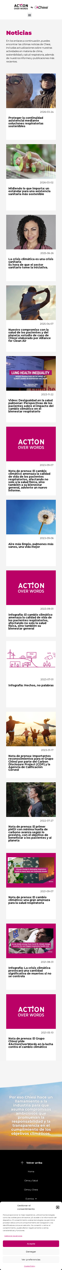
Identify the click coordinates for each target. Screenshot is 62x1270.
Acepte (31, 1243)
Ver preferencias (31, 1259)
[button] (57, 1207)
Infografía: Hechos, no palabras (31, 685)
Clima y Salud (31, 1180)
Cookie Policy (29, 1266)
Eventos (30, 1198)
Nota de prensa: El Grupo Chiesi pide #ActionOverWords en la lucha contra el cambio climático (30, 1043)
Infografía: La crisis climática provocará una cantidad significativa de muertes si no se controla (29, 972)
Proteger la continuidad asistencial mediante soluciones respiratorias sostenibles (25, 122)
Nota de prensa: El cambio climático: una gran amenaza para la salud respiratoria (29, 899)
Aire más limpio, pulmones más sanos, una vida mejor (30, 545)
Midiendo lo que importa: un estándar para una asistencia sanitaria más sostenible (29, 191)
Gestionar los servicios (13, 1236)
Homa (31, 1171)
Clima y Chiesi (31, 1189)
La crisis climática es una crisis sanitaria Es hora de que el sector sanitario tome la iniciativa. (30, 263)
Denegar (31, 1251)
